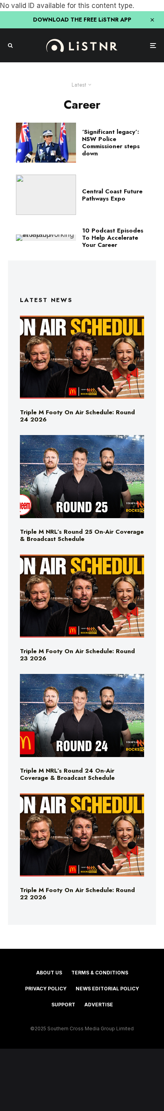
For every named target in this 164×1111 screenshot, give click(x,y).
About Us (49, 973)
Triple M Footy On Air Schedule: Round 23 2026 (77, 655)
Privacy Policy (45, 989)
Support (63, 1005)
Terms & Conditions (99, 973)
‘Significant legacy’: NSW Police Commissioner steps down (111, 142)
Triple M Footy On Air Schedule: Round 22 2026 (77, 893)
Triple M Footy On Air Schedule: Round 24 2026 (77, 416)
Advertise (98, 1005)
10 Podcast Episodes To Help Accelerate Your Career (112, 237)
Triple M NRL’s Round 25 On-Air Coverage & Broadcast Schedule (82, 535)
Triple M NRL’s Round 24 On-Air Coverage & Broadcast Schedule (67, 774)
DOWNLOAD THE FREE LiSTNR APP (82, 20)
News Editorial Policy (107, 989)
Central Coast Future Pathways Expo (112, 195)
